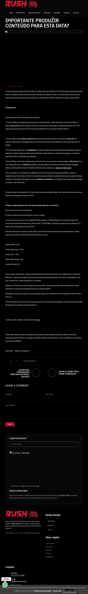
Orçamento (50, 557)
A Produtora (50, 543)
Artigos (48, 553)
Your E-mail (49, 394)
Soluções (49, 550)
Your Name (8, 394)
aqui (38, 320)
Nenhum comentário (30, 361)
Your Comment (10, 405)
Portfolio (49, 547)
